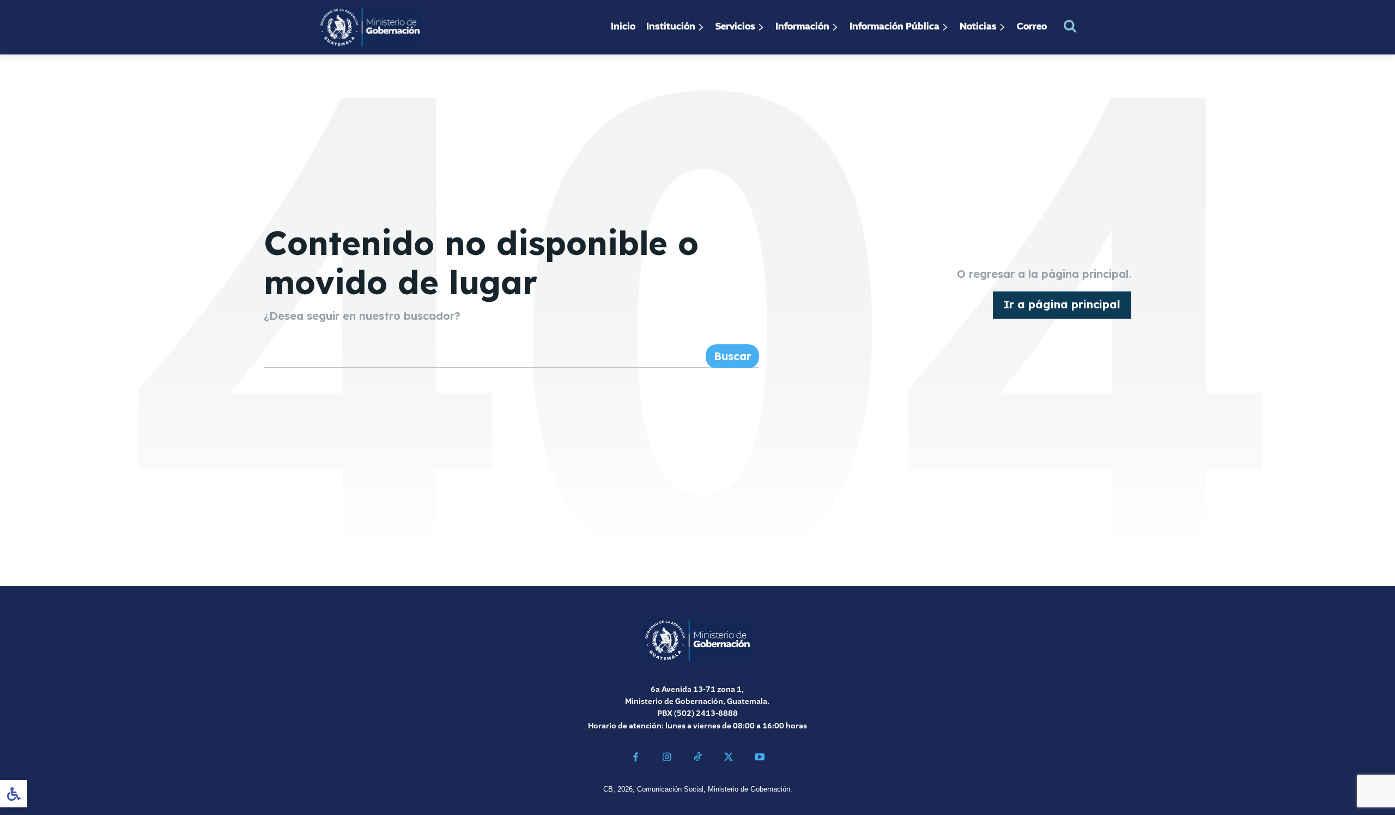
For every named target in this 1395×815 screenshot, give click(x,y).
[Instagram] (667, 758)
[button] (1070, 26)
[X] (728, 758)
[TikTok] (698, 758)
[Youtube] (759, 758)
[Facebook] (635, 758)
